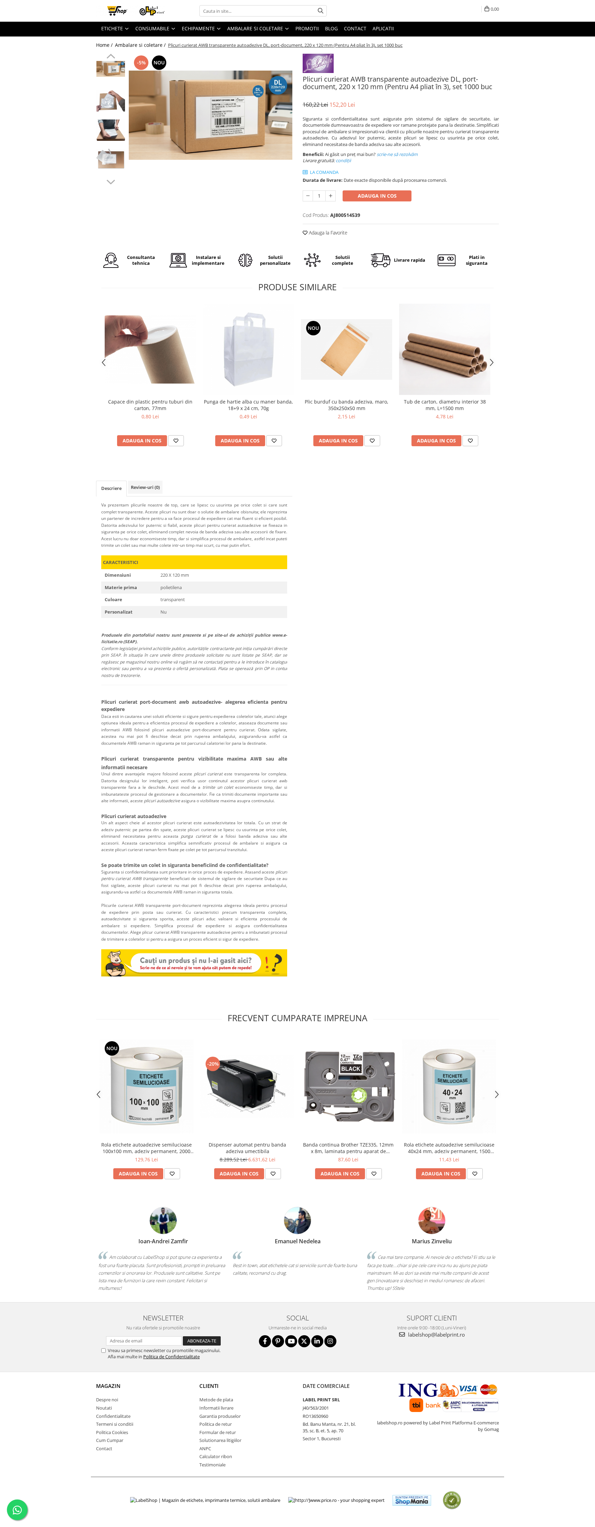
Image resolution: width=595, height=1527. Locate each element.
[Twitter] (304, 1341)
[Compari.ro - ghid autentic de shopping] (451, 1500)
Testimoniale (212, 1465)
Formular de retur (217, 1432)
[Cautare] (320, 11)
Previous (110, 57)
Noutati (104, 1408)
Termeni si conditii (114, 1424)
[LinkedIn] (317, 1341)
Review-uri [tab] (145, 487)
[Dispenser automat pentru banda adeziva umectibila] (247, 1086)
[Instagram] (330, 1341)
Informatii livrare (216, 1408)
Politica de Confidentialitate (171, 1356)
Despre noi (107, 1400)
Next (110, 181)
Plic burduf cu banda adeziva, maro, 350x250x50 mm (346, 404)
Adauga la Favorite (327, 232)
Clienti (209, 1385)
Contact (104, 1448)
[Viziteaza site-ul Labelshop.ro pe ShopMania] (412, 1500)
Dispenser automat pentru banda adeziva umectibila (247, 1147)
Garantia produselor (220, 1416)
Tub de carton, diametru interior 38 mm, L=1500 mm (445, 404)
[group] (210, 115)
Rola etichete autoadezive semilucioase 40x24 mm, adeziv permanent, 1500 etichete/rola (449, 1147)
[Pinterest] (278, 1341)
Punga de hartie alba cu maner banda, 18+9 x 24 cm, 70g (248, 404)
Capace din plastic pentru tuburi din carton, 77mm (150, 404)
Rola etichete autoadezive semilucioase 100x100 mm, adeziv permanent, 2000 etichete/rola (146, 1147)
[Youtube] (291, 1341)
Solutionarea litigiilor (220, 1440)
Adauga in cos (377, 195)
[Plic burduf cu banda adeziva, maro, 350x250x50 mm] (346, 349)
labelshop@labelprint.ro (436, 1334)
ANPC (205, 1448)
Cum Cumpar (109, 1440)
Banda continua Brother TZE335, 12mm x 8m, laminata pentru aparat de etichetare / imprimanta (348, 1147)
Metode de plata (216, 1400)
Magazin (108, 1385)
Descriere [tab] (111, 488)
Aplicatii (383, 28)
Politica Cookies (112, 1432)
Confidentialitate (113, 1416)
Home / (105, 45)
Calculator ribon (215, 1456)
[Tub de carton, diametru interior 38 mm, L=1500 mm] (444, 349)
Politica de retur (215, 1424)
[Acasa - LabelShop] (130, 11)
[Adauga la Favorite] (176, 440)
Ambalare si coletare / (141, 45)
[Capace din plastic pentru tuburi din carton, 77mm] (150, 349)
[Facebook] (265, 1341)
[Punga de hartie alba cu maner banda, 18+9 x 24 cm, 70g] (248, 349)
